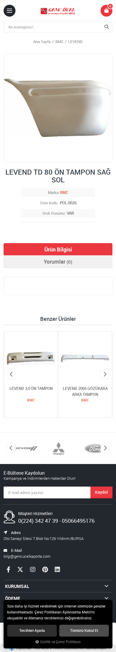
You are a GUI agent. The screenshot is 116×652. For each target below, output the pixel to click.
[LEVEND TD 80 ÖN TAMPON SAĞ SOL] (58, 108)
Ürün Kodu (48, 202)
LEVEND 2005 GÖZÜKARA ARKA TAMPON (85, 391)
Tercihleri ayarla (32, 630)
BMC (64, 192)
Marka (53, 192)
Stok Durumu (53, 213)
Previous (11, 374)
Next (104, 374)
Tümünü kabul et (84, 630)
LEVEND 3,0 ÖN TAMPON (31, 388)
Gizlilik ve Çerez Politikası (60, 642)
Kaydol (101, 492)
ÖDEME (12, 598)
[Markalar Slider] (22, 448)
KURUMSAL (17, 586)
